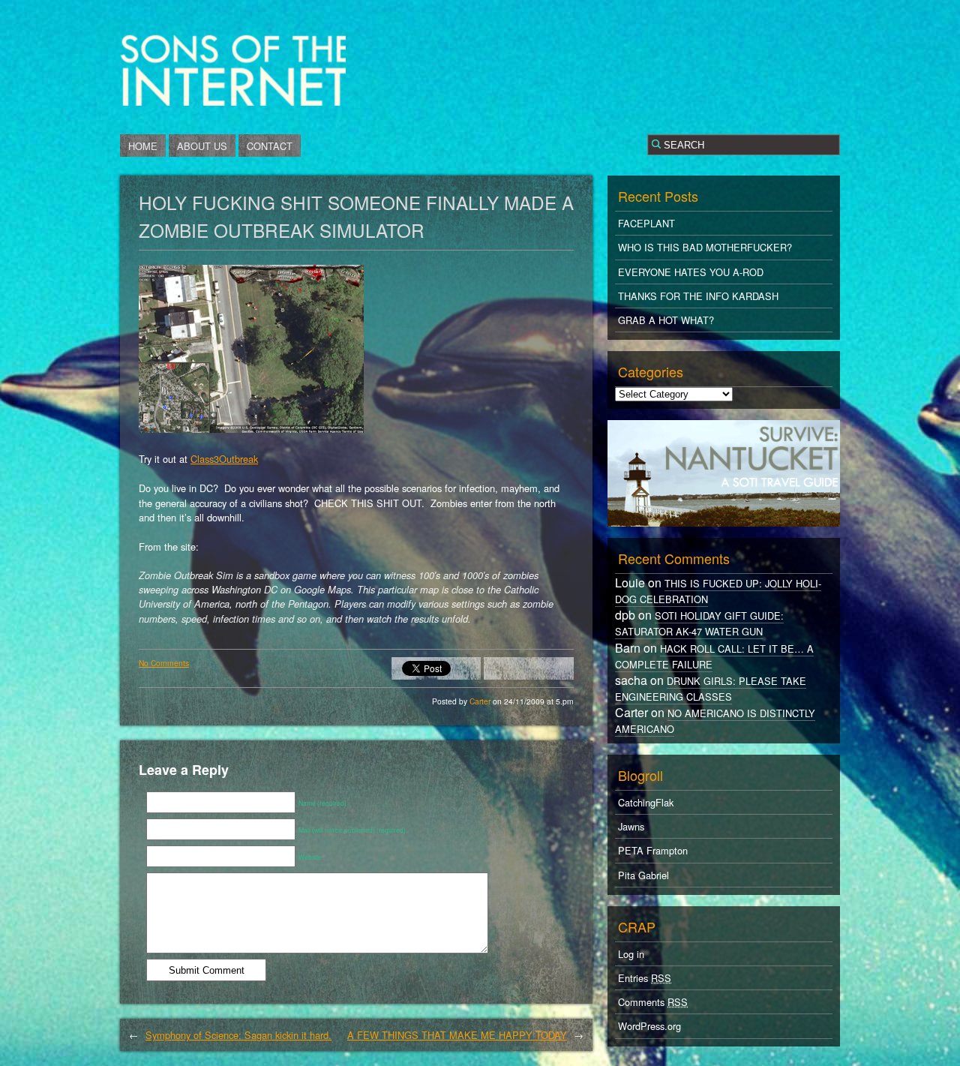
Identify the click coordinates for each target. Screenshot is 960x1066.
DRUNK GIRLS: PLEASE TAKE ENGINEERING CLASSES (710, 689)
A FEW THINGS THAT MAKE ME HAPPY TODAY (457, 1035)
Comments (653, 1002)
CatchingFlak (646, 802)
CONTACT (269, 146)
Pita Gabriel (643, 875)
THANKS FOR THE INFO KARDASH (698, 296)
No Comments (164, 662)
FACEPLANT (646, 223)
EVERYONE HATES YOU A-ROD (691, 272)
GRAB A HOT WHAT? (666, 320)
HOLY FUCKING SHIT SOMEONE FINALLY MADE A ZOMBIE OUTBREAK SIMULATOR (356, 215)
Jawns (631, 826)
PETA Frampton (653, 850)
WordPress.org (649, 1026)
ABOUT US (202, 146)
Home (143, 146)
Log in (631, 954)
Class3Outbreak (224, 459)
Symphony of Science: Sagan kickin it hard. (239, 1035)
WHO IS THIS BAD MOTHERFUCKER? (705, 247)
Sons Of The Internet (233, 70)
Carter (481, 701)
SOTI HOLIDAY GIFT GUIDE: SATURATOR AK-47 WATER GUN (699, 623)
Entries (644, 978)
